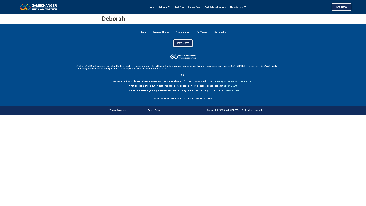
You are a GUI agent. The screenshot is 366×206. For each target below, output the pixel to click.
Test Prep (179, 6)
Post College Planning (215, 6)
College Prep (194, 6)
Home (151, 6)
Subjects (163, 6)
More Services (236, 6)
